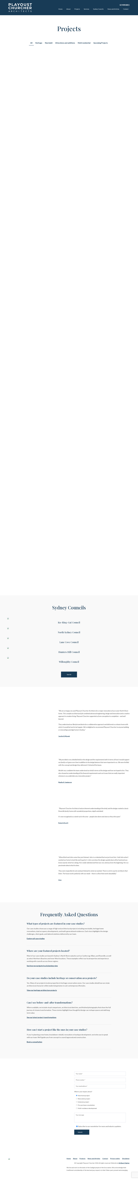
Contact (125, 9)
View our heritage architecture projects (42, 990)
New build (48, 43)
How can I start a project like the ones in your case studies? (57, 1029)
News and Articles (113, 9)
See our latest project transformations (41, 1017)
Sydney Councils (98, 9)
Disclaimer (126, 1158)
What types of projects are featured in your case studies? (56, 923)
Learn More (27, 68)
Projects (77, 9)
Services (86, 9)
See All (69, 674)
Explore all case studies (36, 939)
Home (60, 9)
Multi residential (84, 43)
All (31, 43)
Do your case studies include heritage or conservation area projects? (62, 978)
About (68, 9)
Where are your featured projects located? (48, 950)
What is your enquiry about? (83, 1091)
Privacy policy (115, 1158)
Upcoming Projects (100, 43)
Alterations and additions (65, 43)
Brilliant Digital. (124, 1163)
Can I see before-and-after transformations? (50, 1002)
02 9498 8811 (125, 5)
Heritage (38, 43)
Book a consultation (34, 1042)
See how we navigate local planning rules (42, 966)
